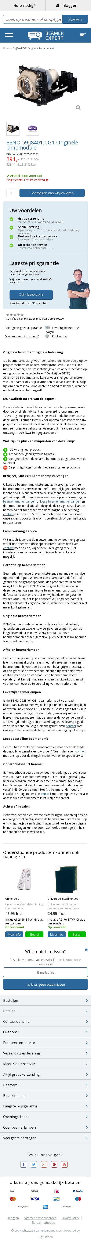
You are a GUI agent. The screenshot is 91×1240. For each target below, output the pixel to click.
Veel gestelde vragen (19, 1138)
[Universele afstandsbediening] (24, 879)
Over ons (10, 1032)
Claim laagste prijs (31, 294)
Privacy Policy (70, 1218)
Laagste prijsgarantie (20, 1106)
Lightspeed (46, 1237)
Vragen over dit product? (22, 336)
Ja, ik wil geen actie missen (45, 984)
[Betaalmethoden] (13, 1191)
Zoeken (75, 19)
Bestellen (10, 1000)
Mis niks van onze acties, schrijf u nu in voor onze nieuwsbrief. (45, 961)
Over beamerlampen (19, 1127)
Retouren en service (19, 1042)
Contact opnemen (17, 1021)
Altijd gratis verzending (21, 1074)
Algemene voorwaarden (40, 1218)
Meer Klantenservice (19, 1063)
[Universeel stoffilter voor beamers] (66, 879)
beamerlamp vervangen (19, 501)
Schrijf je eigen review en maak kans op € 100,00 (35, 318)
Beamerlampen (15, 1095)
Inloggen (68, 5)
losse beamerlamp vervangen (60, 501)
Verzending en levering (21, 1053)
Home (6, 48)
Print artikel (59, 336)
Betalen (9, 1011)
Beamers (10, 1085)
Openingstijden (15, 1116)
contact (8, 514)
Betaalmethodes (43, 1223)
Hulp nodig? (24, 5)
